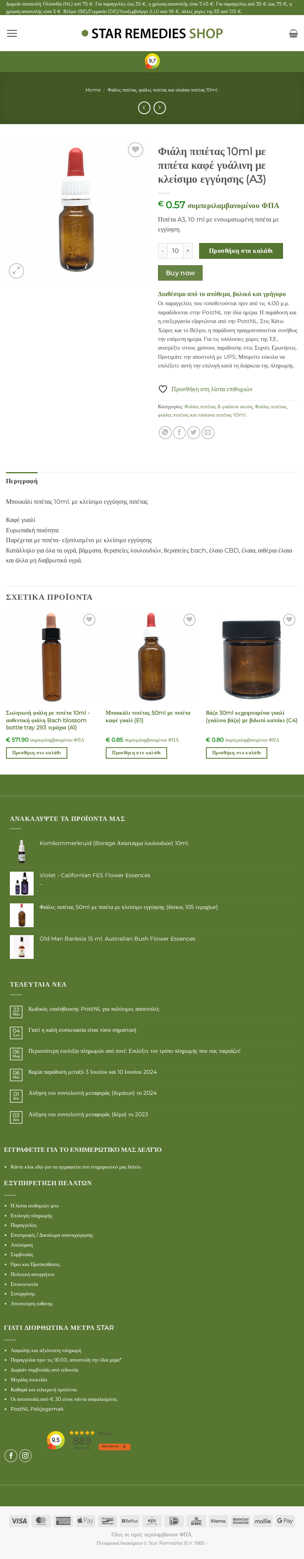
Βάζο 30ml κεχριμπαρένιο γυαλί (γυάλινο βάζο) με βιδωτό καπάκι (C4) (252, 716)
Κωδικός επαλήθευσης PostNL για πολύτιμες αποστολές (94, 1009)
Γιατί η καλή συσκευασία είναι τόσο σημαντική (82, 1030)
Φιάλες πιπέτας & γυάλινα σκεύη (218, 406)
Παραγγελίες (24, 1225)
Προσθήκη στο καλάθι (241, 250)
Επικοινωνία (24, 1284)
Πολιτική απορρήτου (32, 1274)
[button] (12, 33)
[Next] (298, 692)
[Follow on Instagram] (25, 1455)
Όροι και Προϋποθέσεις (35, 1264)
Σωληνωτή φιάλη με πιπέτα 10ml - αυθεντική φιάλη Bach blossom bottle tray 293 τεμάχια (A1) (48, 720)
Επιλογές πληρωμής (31, 1215)
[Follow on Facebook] (10, 1455)
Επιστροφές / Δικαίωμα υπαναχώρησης (52, 1235)
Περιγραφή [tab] (22, 481)
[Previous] (6, 692)
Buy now (180, 273)
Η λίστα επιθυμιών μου (35, 1205)
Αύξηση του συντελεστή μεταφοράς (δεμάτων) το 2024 (92, 1093)
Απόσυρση (22, 1244)
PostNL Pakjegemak (37, 1409)
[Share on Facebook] (179, 432)
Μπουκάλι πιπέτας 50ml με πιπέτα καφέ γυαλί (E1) (148, 716)
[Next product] (144, 107)
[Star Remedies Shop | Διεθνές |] (152, 33)
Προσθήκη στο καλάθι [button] (36, 753)
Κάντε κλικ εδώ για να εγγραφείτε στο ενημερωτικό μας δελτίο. (76, 1166)
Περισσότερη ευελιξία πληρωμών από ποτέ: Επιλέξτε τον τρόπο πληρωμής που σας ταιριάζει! (134, 1051)
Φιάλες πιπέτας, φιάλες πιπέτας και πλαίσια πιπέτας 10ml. (163, 90)
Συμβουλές (22, 1254)
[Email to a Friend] (208, 432)
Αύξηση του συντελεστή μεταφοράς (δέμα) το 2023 (88, 1114)
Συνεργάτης (23, 1293)
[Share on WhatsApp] (165, 432)
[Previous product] (160, 107)
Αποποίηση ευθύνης (32, 1303)
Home (93, 90)
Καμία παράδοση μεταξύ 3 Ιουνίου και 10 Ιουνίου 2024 (92, 1072)
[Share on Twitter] (193, 432)
